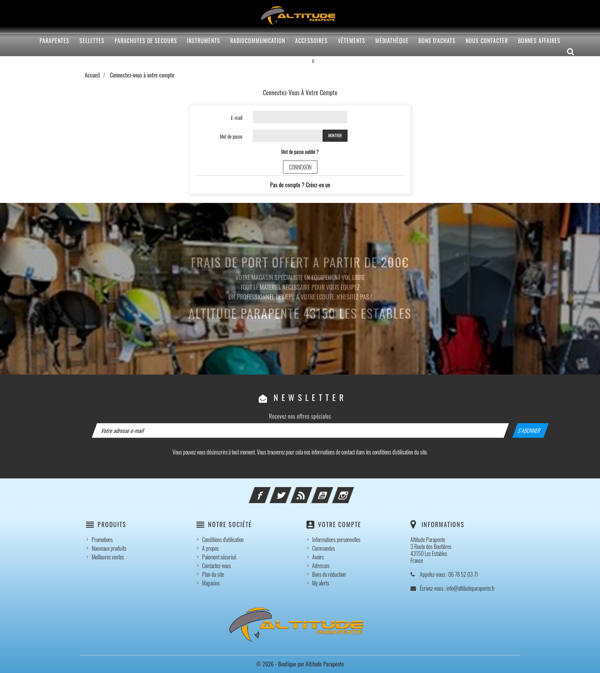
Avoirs (318, 557)
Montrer (335, 135)
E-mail (236, 117)
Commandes (323, 548)
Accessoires (311, 40)
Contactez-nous (216, 565)
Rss (310, 491)
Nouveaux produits (109, 548)
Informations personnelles (336, 539)
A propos (210, 548)
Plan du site (213, 574)
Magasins (211, 583)
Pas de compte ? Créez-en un (300, 185)
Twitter (290, 491)
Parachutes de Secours (146, 40)
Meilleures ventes (108, 557)
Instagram (352, 491)
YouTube (331, 491)
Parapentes (54, 40)
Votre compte (339, 524)
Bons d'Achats (437, 40)
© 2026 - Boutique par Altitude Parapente (300, 664)
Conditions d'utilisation (223, 539)
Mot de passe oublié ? (300, 151)
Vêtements (351, 40)
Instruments (203, 40)
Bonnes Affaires (539, 40)
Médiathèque (392, 40)
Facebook (269, 491)
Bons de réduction (329, 574)
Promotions (102, 539)
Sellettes (92, 40)
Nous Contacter (487, 40)
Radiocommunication (257, 40)
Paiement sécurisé (219, 557)
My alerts (320, 583)
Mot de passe (231, 136)
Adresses (321, 565)
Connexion (300, 167)
